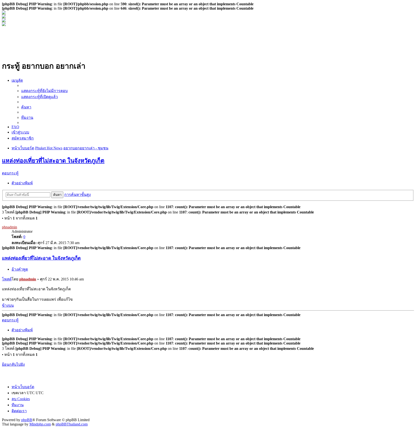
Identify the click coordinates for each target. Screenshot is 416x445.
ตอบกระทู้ (10, 173)
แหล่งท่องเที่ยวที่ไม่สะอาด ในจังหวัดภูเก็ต (53, 161)
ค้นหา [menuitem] (26, 107)
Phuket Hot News (48, 148)
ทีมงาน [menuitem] (27, 117)
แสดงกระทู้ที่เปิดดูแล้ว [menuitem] (39, 97)
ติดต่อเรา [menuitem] (19, 411)
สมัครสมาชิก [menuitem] (23, 138)
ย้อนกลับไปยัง (13, 364)
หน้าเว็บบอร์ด (23, 148)
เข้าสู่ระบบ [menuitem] (20, 132)
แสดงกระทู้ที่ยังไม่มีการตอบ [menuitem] (44, 91)
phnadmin (9, 227)
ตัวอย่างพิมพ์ (22, 183)
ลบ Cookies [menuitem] (21, 399)
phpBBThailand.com (72, 424)
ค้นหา (57, 195)
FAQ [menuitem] (15, 127)
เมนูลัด (17, 80)
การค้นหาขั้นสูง (77, 195)
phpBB (26, 420)
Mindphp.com (40, 424)
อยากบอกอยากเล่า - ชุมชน (85, 148)
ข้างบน (8, 305)
